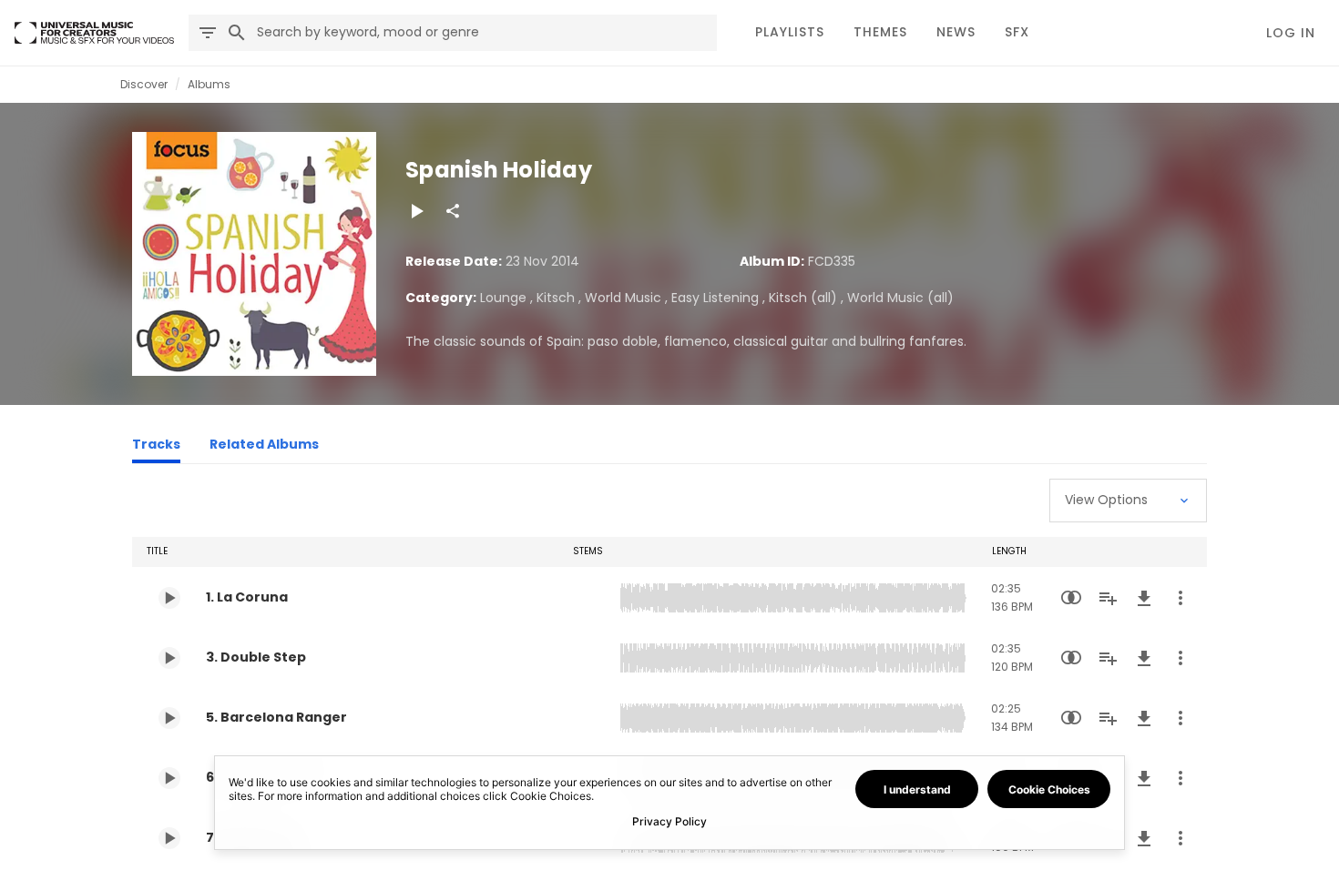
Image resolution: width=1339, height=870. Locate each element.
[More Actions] (1180, 598)
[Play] (416, 211)
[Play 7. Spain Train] (169, 838)
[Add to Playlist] (1108, 598)
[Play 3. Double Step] (169, 658)
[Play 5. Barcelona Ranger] (169, 718)
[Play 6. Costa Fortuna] (169, 778)
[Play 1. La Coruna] (169, 598)
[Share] (453, 211)
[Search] (237, 33)
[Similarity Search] (1071, 598)
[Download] (1144, 598)
